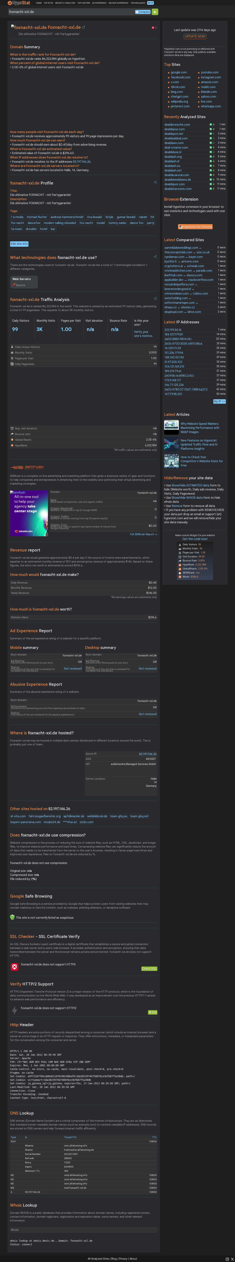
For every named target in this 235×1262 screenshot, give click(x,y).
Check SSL (149, 968)
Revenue (25, 550)
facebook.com (180, 77)
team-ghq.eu (118, 816)
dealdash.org (173, 157)
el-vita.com (18, 816)
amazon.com (209, 82)
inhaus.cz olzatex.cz (179, 307)
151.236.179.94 (173, 353)
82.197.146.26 (82, 162)
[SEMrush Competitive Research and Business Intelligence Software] (27, 468)
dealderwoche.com (177, 125)
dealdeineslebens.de (177, 180)
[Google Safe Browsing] (12, 917)
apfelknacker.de (74, 816)
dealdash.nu (172, 166)
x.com (175, 82)
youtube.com (209, 72)
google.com (179, 72)
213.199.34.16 (172, 330)
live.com (206, 101)
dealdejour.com (174, 129)
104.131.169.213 (174, 366)
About (133, 1258)
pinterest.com (180, 106)
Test (154, 1012)
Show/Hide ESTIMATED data (190, 485)
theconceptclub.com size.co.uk (186, 252)
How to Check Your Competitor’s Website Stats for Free (202, 461)
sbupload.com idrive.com (182, 312)
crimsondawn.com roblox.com (186, 293)
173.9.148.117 (172, 380)
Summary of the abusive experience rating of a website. (44, 691)
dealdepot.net (173, 134)
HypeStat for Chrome (197, 227)
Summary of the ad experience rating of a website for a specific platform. (56, 638)
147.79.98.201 (173, 394)
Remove (177, 506)
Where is (42, 732)
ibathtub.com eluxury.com (183, 275)
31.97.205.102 (173, 362)
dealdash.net (173, 170)
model (101, 223)
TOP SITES (48, 3)
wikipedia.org (179, 101)
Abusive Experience (36, 684)
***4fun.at (70, 822)
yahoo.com (208, 96)
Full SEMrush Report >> (143, 534)
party (150, 223)
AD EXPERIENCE (99, 3)
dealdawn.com (174, 143)
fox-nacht (86, 223)
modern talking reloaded (60, 223)
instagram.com (211, 77)
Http (22, 1024)
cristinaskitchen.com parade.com (188, 271)
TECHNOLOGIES (138, 3)
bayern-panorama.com (26, 822)
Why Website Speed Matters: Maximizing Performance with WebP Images (200, 428)
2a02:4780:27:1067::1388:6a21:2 (185, 389)
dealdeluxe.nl (172, 152)
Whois (23, 1205)
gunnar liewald (126, 217)
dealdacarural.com (176, 175)
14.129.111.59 (172, 348)
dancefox (34, 223)
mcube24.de (52, 822)
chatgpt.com (179, 96)
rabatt (143, 217)
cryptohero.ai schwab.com (184, 266)
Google (31, 896)
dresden (31, 229)
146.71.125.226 (174, 385)
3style (109, 217)
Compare (144, 12)
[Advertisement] (83, 100)
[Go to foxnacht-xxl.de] (83, 27)
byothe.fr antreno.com (181, 261)
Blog (114, 1258)
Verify (31, 984)
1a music (16, 229)
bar (53, 229)
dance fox (136, 223)
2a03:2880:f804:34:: (178, 339)
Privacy (123, 1258)
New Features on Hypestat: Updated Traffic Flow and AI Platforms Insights (199, 445)
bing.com (177, 92)
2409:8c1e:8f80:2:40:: (179, 376)
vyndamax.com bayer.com (183, 257)
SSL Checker (45, 936)
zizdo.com (86, 822)
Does (48, 835)
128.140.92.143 (174, 357)
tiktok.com (178, 87)
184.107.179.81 (173, 334)
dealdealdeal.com (176, 138)
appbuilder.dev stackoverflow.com (188, 280)
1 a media (17, 217)
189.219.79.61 (172, 371)
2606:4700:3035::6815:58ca (183, 344)
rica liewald (94, 217)
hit (152, 217)
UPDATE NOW (195, 36)
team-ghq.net (139, 816)
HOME (39, 3)
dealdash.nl (171, 161)
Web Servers (21, 279)
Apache (20, 285)
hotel (43, 229)
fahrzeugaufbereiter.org (45, 816)
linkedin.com (209, 92)
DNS (22, 1113)
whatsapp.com (211, 106)
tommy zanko (117, 223)
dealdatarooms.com (177, 189)
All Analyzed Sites (98, 1258)
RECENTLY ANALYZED (65, 3)
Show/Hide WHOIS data (187, 498)
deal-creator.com (176, 147)
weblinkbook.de (97, 816)
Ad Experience (31, 630)
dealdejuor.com (174, 184)
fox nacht (17, 223)
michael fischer (37, 217)
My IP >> (219, 401)
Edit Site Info (19, 244)
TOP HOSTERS (83, 3)
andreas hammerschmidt (67, 217)
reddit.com (208, 87)
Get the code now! (194, 539)
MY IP (150, 3)
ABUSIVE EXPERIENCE (118, 3)
